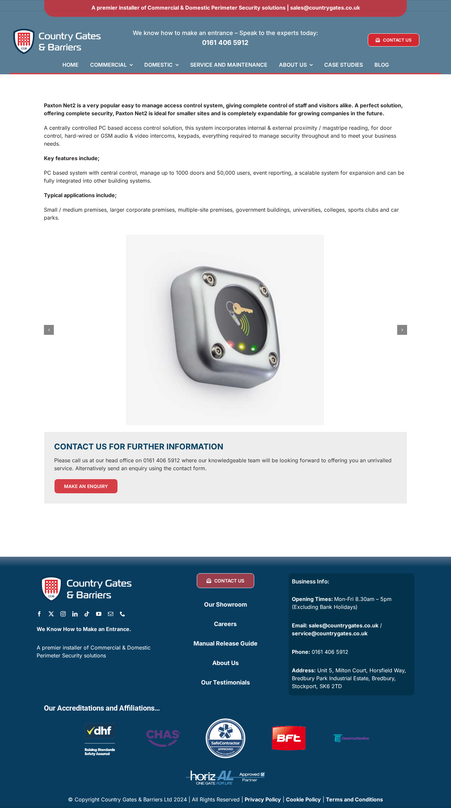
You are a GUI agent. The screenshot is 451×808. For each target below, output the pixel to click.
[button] (49, 330)
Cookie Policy (303, 799)
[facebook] (39, 613)
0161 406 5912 (225, 43)
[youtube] (98, 613)
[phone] (122, 613)
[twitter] (51, 613)
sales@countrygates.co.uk (325, 7)
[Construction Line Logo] (351, 721)
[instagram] (63, 613)
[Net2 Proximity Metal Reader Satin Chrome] (225, 330)
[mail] (110, 613)
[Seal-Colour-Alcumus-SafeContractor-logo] (225, 721)
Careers (225, 623)
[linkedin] (75, 613)
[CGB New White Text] (57, 29)
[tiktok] (86, 613)
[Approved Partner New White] (225, 767)
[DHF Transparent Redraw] (100, 721)
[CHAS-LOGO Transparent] (162, 725)
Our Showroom (225, 604)
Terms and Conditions (354, 799)
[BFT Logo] (288, 721)
